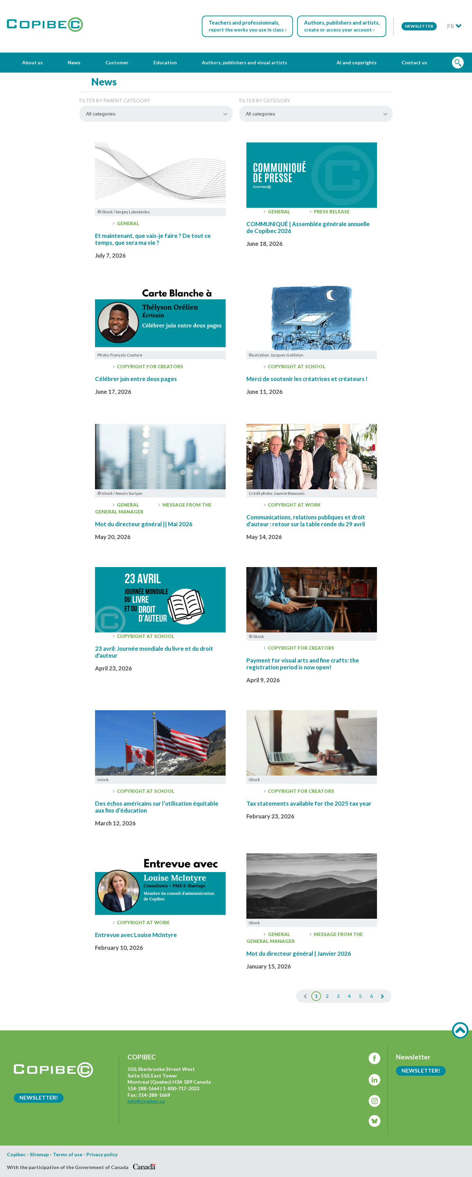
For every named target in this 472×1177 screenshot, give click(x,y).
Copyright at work (294, 505)
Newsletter (419, 26)
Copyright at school (296, 366)
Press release (331, 211)
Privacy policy (101, 1154)
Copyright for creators (149, 366)
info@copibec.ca (146, 1101)
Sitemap (39, 1154)
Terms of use (67, 1154)
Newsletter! (38, 1097)
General (127, 223)
